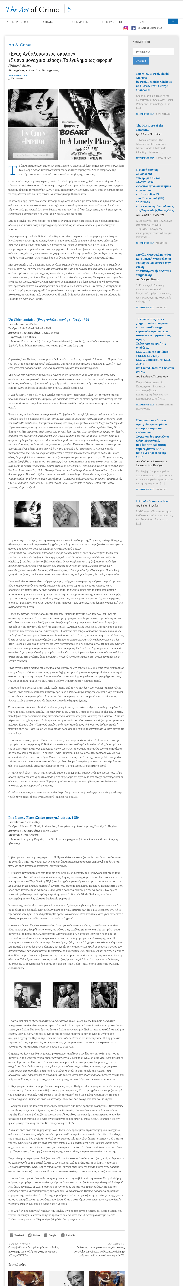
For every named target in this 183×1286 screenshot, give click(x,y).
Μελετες (161, 243)
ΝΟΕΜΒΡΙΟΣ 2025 (18, 21)
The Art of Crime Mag (149, 27)
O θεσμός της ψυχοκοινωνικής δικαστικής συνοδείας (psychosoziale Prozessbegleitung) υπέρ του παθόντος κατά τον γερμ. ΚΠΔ (99, 1251)
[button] (173, 21)
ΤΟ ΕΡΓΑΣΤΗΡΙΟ (112, 21)
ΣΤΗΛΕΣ (48, 21)
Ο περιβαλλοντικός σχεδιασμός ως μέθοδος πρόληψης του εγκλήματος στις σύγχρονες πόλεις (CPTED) (33, 1251)
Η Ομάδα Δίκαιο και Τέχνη (153, 501)
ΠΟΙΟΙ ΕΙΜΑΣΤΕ (78, 21)
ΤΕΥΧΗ (140, 21)
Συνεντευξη (163, 114)
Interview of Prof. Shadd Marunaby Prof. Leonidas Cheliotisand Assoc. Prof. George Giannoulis (154, 82)
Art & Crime (19, 44)
